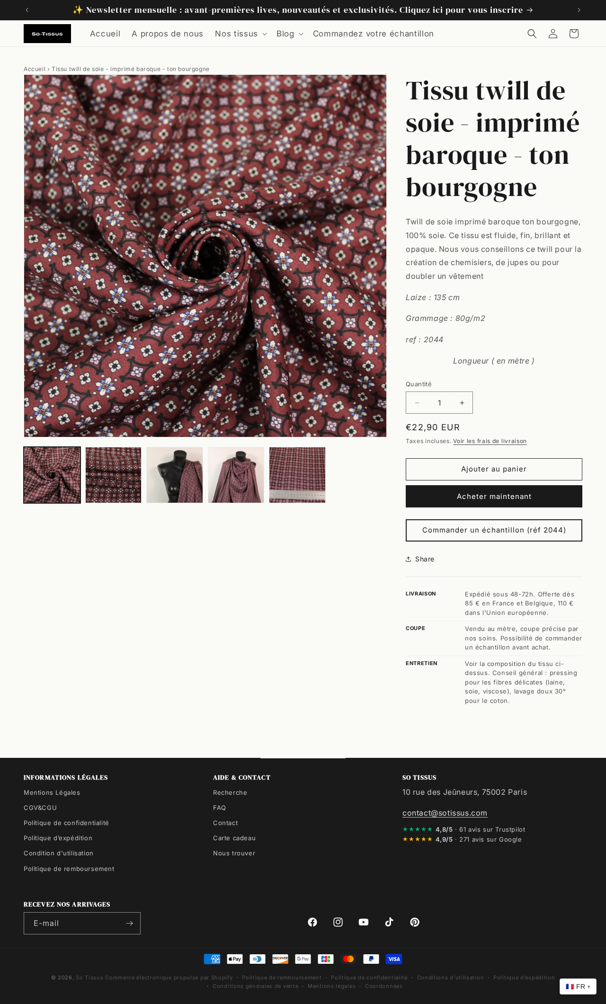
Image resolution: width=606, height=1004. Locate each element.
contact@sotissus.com (445, 812)
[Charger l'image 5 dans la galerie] (297, 475)
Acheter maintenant (494, 496)
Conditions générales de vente (255, 986)
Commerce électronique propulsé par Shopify (168, 977)
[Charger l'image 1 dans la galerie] (52, 475)
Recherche (230, 792)
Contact (225, 822)
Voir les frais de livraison (490, 440)
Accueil (34, 68)
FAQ (219, 807)
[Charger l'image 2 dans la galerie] (113, 475)
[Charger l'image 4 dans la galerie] (236, 475)
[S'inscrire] (129, 923)
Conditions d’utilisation (450, 977)
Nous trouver (234, 853)
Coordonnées (384, 986)
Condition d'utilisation (59, 853)
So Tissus (90, 977)
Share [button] (425, 559)
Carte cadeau (234, 838)
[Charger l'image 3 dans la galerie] (174, 475)
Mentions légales (332, 986)
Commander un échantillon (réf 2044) (494, 529)
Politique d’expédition (58, 838)
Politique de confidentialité (66, 822)
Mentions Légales (52, 792)
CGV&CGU (40, 807)
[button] (240, 33)
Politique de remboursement (69, 868)
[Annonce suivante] (579, 10)
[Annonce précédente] (27, 10)
